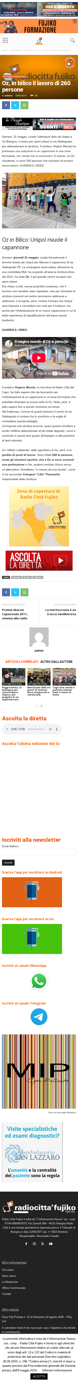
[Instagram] (35, 1244)
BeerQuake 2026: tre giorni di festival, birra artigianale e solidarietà (38, 691)
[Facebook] (6, 105)
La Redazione (10, 1281)
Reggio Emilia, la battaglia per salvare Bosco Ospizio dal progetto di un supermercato (12, 693)
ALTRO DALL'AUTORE (56, 662)
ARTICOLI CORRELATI (21, 662)
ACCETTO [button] (39, 1376)
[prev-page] (37, 706)
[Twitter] (15, 105)
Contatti (6, 1293)
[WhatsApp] (24, 105)
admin (9, 95)
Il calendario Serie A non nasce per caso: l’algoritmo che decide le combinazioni (38, 1330)
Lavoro (16, 577)
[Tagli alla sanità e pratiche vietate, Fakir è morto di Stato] (64, 676)
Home (4, 50)
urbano (38, 577)
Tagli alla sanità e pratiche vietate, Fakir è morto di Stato (64, 691)
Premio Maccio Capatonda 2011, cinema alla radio (15, 614)
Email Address (10, 846)
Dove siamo (9, 1275)
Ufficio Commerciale (13, 1287)
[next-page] (41, 706)
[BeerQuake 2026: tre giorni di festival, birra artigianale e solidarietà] (39, 676)
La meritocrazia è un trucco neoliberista (60, 612)
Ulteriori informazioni (57, 1370)
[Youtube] (51, 1244)
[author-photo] (39, 637)
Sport (27, 577)
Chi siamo (8, 1269)
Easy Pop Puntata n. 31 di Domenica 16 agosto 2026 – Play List (37, 1319)
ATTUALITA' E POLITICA (22, 50)
